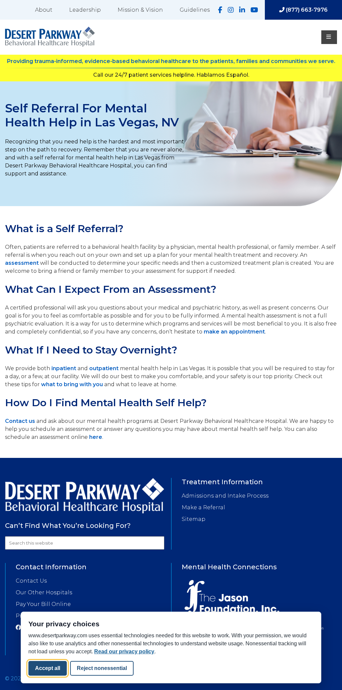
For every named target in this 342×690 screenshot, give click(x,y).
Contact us (20, 421)
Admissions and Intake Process (225, 496)
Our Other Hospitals (44, 592)
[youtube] (254, 10)
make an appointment (234, 331)
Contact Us (31, 581)
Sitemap (193, 519)
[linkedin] (242, 10)
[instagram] (231, 10)
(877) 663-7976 (306, 10)
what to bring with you (72, 384)
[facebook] (220, 10)
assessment (22, 263)
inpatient (63, 368)
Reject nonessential (102, 668)
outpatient (104, 368)
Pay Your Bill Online (43, 604)
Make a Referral (203, 507)
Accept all (47, 668)
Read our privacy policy (124, 651)
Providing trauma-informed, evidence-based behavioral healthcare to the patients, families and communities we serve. (171, 61)
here (95, 437)
